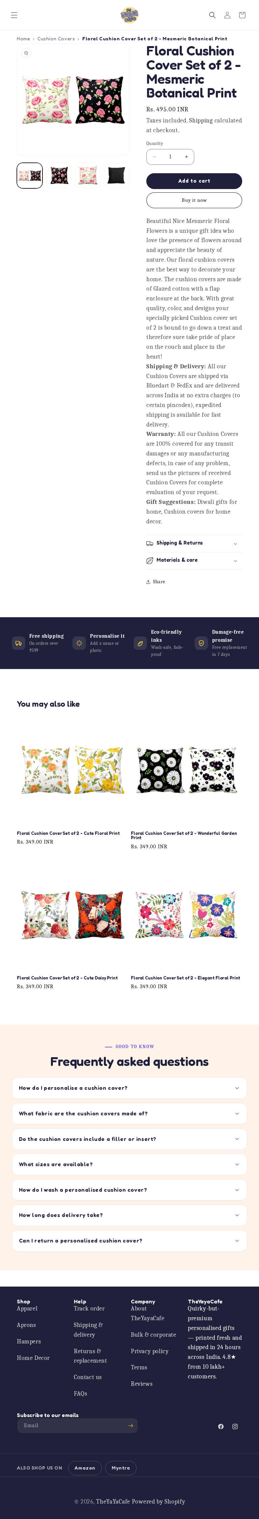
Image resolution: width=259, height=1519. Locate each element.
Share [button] (159, 582)
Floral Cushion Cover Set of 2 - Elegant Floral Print (185, 978)
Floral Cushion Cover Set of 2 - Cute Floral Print (68, 833)
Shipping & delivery (88, 1330)
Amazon (85, 1468)
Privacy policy (150, 1351)
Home (23, 38)
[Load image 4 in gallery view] (117, 175)
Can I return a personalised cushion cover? (81, 1240)
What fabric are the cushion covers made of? (83, 1113)
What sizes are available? (56, 1164)
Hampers (29, 1341)
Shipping (201, 120)
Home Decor (33, 1358)
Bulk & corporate (153, 1334)
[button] (14, 15)
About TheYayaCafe (148, 1313)
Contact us (88, 1377)
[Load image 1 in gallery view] (29, 175)
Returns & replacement (90, 1356)
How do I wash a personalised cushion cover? (83, 1189)
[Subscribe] (130, 1426)
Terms (139, 1367)
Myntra (121, 1468)
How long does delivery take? (61, 1215)
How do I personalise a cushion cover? (73, 1087)
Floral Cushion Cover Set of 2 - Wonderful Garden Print (184, 835)
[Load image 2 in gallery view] (58, 175)
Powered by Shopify (158, 1501)
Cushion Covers (56, 38)
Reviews (141, 1383)
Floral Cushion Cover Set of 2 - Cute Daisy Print (67, 978)
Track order (89, 1308)
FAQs (80, 1393)
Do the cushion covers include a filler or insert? (87, 1139)
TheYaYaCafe (113, 1501)
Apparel (27, 1308)
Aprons (26, 1325)
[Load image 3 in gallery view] (87, 175)
